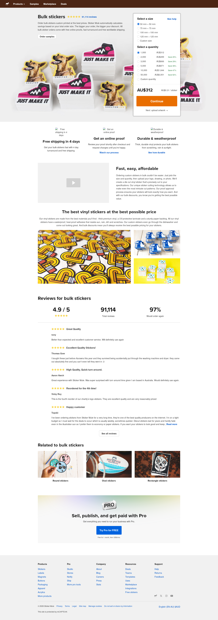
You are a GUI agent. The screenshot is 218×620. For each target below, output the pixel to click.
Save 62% (172, 74)
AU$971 (160, 65)
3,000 (143, 61)
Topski (54, 412)
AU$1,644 (159, 70)
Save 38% (172, 66)
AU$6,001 (159, 74)
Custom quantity (148, 79)
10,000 (144, 70)
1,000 (143, 52)
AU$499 (160, 56)
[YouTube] (172, 596)
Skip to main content (2, 2)
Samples (34, 3)
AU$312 (160, 52)
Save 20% (172, 57)
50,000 (144, 74)
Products (18, 3)
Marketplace (49, 3)
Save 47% (172, 70)
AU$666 (160, 61)
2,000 (143, 56)
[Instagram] (166, 596)
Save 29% (172, 61)
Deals (64, 3)
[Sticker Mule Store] (156, 596)
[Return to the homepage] (7, 4)
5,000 (143, 65)
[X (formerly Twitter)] (161, 596)
